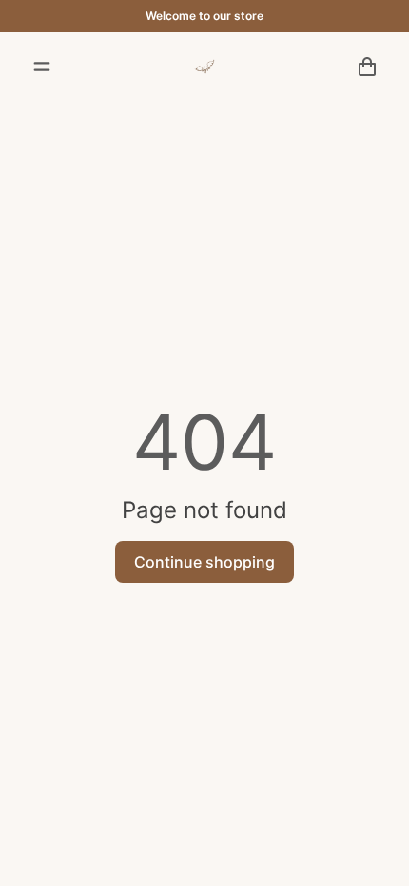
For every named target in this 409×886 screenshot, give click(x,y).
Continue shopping (204, 561)
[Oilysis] (204, 66)
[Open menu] (42, 67)
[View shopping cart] (367, 67)
